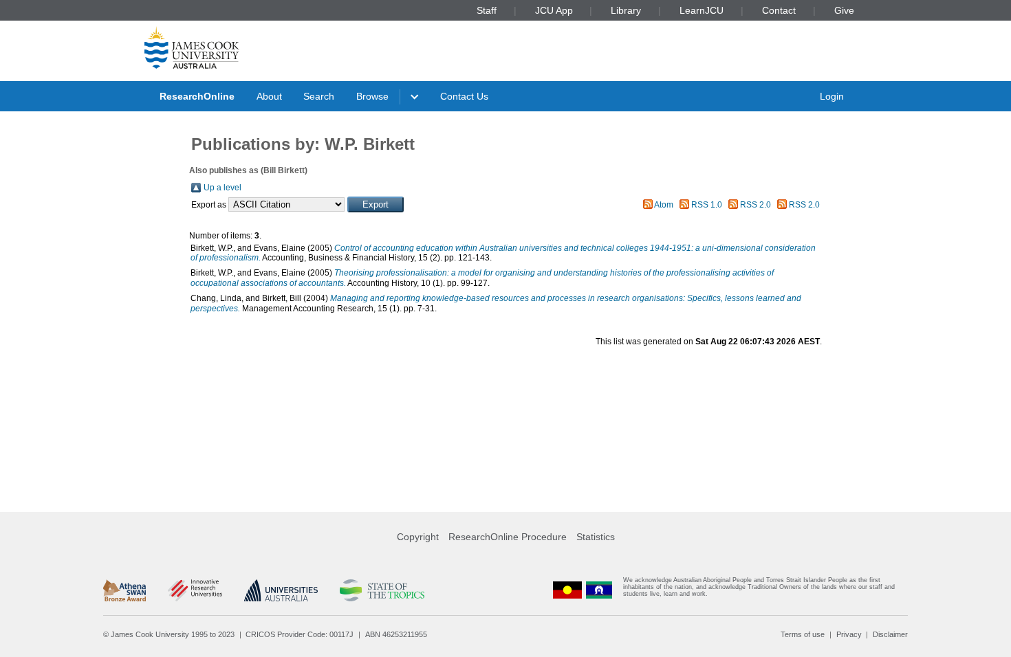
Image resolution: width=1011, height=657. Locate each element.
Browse (372, 96)
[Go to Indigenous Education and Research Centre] (567, 590)
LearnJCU (702, 10)
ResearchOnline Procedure (507, 536)
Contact (779, 10)
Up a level (222, 187)
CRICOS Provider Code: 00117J (300, 634)
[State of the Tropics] (382, 590)
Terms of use (803, 634)
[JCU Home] (191, 47)
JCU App (554, 10)
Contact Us (464, 96)
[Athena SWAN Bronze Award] (124, 590)
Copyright (418, 536)
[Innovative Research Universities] (195, 590)
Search (318, 96)
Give (844, 10)
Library (626, 10)
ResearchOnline (197, 96)
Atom (663, 205)
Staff (487, 10)
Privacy (849, 634)
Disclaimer (890, 634)
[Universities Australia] (281, 590)
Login (832, 96)
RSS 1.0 (706, 205)
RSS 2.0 (755, 205)
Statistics (595, 536)
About (269, 96)
